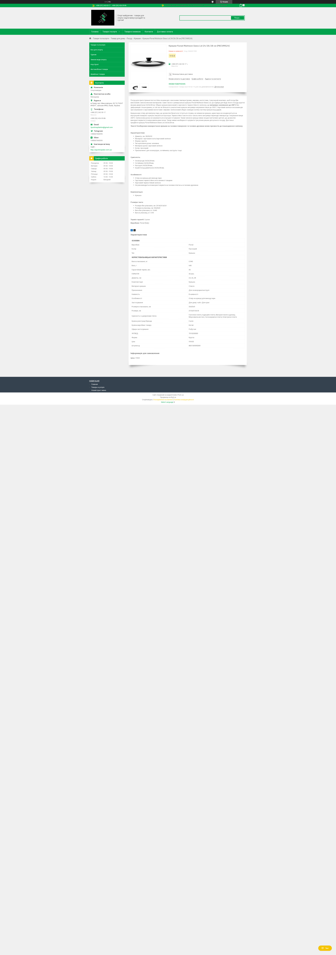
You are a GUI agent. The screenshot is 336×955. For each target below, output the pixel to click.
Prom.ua (181, 395)
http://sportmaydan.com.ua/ (101, 150)
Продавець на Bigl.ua (168, 397)
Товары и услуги (97, 387)
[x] (134, 231)
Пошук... (237, 18)
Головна (94, 32)
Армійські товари (98, 74)
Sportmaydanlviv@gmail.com (102, 127)
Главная (94, 384)
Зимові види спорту (98, 60)
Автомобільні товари (99, 69)
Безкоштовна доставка (183, 74)
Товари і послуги (110, 32)
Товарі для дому (118, 38)
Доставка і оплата (165, 32)
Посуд (129, 38)
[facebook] (132, 231)
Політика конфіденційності (184, 400)
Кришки (137, 38)
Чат (327, 948)
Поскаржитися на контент (163, 400)
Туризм (93, 55)
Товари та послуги (101, 38)
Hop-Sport (95, 64)
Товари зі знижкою (132, 32)
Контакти (149, 32)
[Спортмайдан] (102, 18)
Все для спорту (97, 50)
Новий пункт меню (98, 390)
